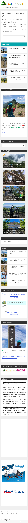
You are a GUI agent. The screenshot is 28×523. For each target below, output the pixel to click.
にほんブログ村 (14, 297)
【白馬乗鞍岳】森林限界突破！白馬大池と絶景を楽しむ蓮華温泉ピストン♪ (17, 56)
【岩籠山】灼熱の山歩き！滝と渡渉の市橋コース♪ (17, 49)
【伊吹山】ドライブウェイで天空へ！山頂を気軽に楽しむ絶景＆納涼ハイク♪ (17, 71)
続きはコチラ (5, 132)
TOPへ (21, 521)
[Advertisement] (14, 438)
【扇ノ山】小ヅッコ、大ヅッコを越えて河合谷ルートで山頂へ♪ (17, 64)
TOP (6, 511)
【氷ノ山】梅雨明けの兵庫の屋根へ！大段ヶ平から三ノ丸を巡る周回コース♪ (17, 78)
